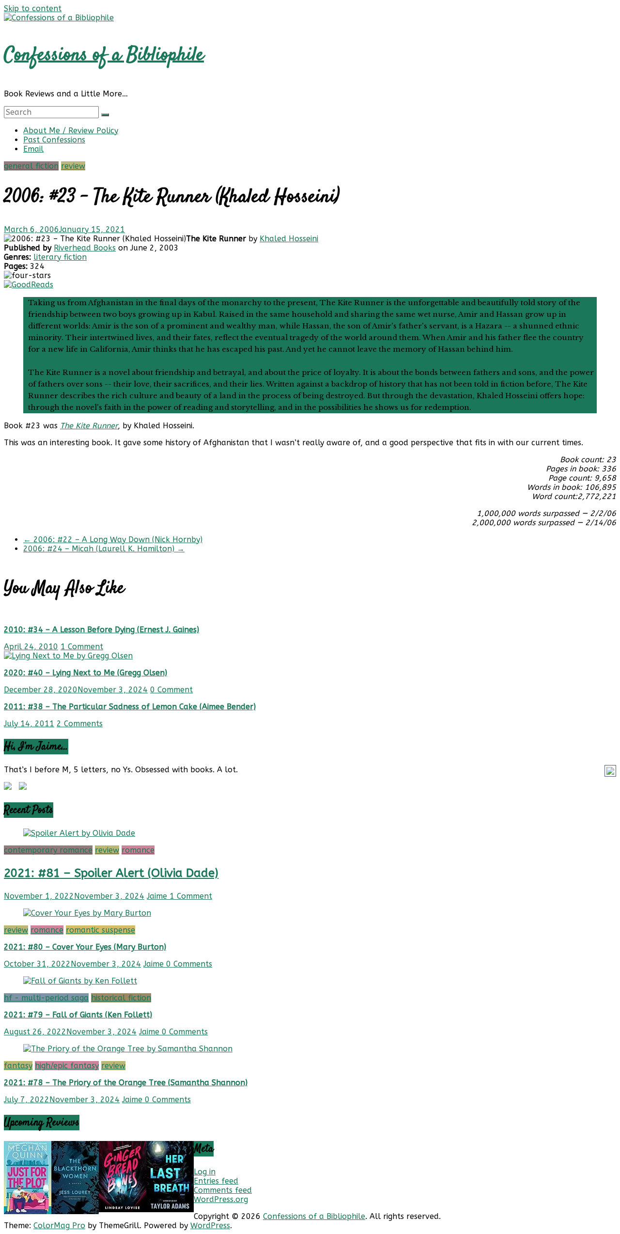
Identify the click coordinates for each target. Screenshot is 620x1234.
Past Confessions (54, 139)
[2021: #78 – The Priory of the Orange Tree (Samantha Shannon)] (127, 1048)
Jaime (158, 896)
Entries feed (216, 1181)
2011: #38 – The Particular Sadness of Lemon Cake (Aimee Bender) (130, 706)
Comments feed (223, 1190)
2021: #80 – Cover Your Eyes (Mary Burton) (85, 947)
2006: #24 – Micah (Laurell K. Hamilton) (104, 548)
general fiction (31, 166)
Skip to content (33, 8)
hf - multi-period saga (46, 997)
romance (138, 850)
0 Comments (189, 963)
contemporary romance (48, 850)
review (73, 166)
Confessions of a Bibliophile (104, 55)
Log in (205, 1171)
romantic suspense (100, 930)
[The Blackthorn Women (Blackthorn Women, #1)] (75, 1211)
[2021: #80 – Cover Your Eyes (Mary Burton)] (87, 913)
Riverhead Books (85, 247)
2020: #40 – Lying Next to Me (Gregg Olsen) (85, 672)
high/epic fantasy (67, 1065)
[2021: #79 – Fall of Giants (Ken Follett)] (80, 980)
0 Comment (171, 689)
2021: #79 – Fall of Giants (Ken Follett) (78, 1014)
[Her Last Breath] (170, 1209)
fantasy (18, 1065)
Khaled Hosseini (289, 238)
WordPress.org (221, 1199)
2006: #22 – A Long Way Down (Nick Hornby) (112, 539)
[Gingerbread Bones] (122, 1209)
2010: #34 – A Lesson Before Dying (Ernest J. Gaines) (101, 629)
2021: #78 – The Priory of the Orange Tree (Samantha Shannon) (126, 1082)
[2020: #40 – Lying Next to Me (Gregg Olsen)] (68, 655)
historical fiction (121, 997)
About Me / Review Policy (70, 130)
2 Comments (80, 723)
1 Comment (82, 646)
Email (33, 149)
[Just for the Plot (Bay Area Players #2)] (27, 1211)
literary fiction (60, 257)
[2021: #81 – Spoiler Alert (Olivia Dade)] (79, 833)
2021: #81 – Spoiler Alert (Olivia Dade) (111, 873)
